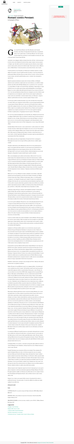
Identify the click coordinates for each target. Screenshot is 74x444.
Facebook (44, 442)
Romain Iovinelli (16, 9)
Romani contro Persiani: (21, 17)
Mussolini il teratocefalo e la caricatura (15, 412)
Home (14, 2)
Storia (16, 11)
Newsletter (51, 442)
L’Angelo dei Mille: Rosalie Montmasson (15, 410)
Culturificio (4, 2)
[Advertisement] (26, 424)
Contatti (19, 2)
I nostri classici (26, 2)
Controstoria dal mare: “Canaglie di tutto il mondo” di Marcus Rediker (21, 414)
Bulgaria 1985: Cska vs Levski (13, 408)
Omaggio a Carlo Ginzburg (13, 406)
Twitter (47, 442)
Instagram (39, 442)
